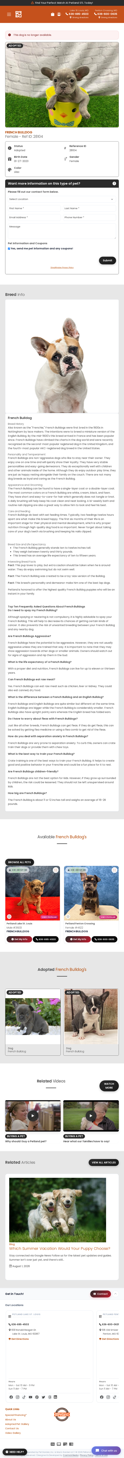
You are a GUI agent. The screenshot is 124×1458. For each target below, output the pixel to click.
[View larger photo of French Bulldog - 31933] (56, 870)
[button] (18, 870)
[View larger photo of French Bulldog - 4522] (114, 870)
